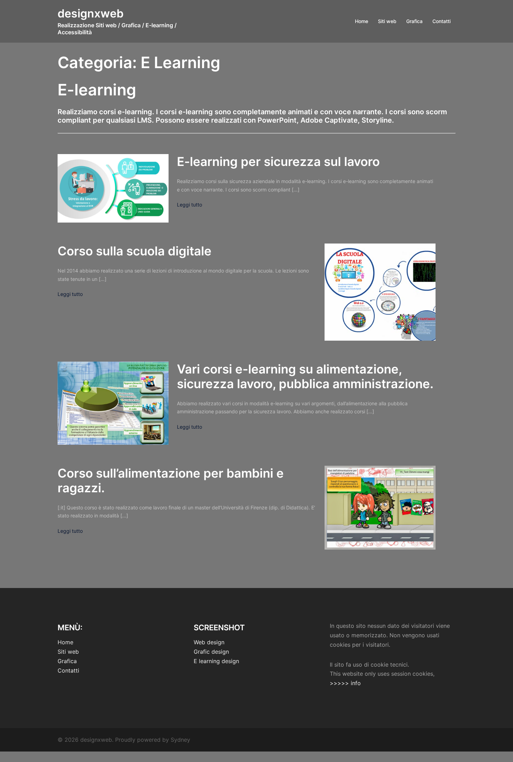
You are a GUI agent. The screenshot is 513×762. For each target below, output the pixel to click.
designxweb (91, 13)
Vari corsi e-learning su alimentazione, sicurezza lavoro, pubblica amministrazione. (305, 376)
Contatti (441, 21)
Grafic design (211, 651)
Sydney (180, 739)
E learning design (216, 661)
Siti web (387, 21)
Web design (209, 642)
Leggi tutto (189, 205)
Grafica (414, 21)
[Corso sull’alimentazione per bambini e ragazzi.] (380, 508)
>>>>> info (345, 683)
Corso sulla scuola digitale (134, 251)
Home (361, 21)
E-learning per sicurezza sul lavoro (278, 161)
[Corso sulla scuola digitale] (380, 292)
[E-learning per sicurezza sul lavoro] (113, 188)
